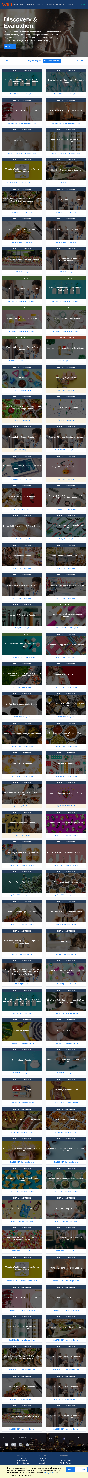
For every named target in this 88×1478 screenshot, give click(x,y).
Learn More (81, 1469)
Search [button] (80, 61)
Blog (61, 1458)
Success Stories (65, 1460)
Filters (5, 61)
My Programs (69, 4)
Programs (29, 4)
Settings (70, 1469)
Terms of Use (22, 1458)
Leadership (42, 1463)
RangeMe (59, 4)
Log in (82, 4)
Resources (49, 4)
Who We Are (43, 1460)
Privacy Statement (23, 1463)
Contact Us (42, 1458)
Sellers (15, 4)
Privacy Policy (22, 1460)
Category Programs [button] (34, 61)
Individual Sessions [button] (51, 61)
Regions (39, 4)
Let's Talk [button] (10, 47)
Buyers (22, 4)
